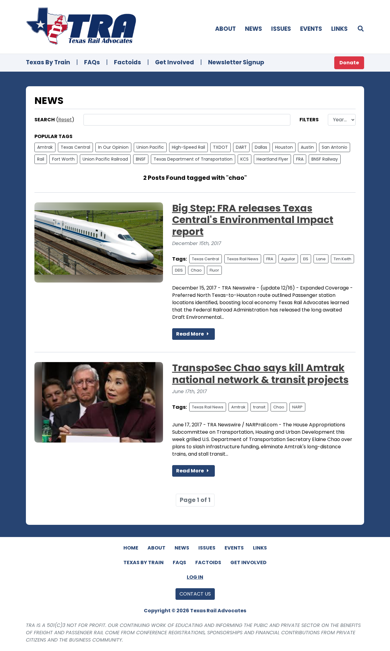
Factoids (127, 62)
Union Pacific (150, 147)
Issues (281, 29)
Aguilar (288, 258)
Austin (307, 147)
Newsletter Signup (236, 62)
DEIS (179, 270)
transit (259, 407)
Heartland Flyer (272, 159)
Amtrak (45, 147)
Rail (40, 159)
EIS (305, 258)
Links (339, 29)
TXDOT (220, 147)
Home (130, 547)
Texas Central (75, 147)
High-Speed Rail (188, 147)
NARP (297, 407)
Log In (195, 577)
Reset (65, 119)
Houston (284, 147)
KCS (244, 159)
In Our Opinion (113, 147)
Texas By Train (48, 62)
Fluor (214, 270)
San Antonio (334, 147)
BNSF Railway (324, 159)
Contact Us (195, 593)
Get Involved (174, 62)
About (225, 29)
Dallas (261, 147)
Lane (321, 258)
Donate (349, 62)
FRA (299, 159)
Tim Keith (342, 258)
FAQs (92, 62)
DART (241, 147)
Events (311, 29)
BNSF (141, 159)
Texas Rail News (242, 258)
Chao (196, 270)
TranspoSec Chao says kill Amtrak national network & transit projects (260, 373)
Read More (190, 333)
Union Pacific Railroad (105, 159)
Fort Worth (63, 159)
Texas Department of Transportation (193, 159)
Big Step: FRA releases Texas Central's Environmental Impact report (252, 219)
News (253, 29)
